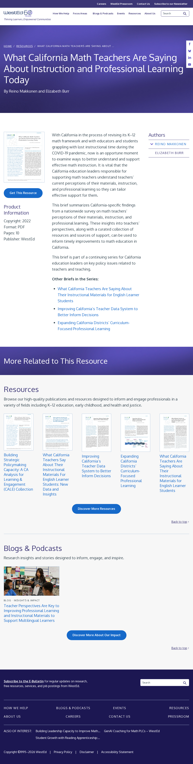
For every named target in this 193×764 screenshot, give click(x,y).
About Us (150, 13)
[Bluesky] (189, 51)
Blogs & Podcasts (103, 13)
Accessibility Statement (117, 752)
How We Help (61, 13)
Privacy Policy (63, 752)
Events (121, 13)
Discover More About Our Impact (97, 635)
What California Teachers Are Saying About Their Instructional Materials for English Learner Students (98, 294)
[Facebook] (189, 44)
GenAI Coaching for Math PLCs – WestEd (132, 731)
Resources (135, 13)
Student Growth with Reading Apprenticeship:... (68, 738)
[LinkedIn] (189, 57)
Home (8, 46)
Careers (101, 3)
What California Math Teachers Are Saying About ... (75, 46)
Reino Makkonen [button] (170, 144)
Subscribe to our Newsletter (170, 3)
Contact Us (143, 3)
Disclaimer (87, 752)
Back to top (179, 522)
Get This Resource (23, 193)
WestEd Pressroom (121, 3)
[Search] (185, 14)
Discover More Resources (96, 509)
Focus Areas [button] (80, 13)
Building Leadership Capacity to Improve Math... (68, 731)
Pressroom (178, 716)
